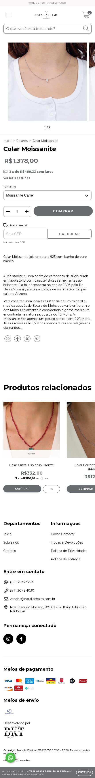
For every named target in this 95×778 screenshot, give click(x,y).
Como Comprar (62, 534)
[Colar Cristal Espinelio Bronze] (51, 489)
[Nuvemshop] (17, 760)
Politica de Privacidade (68, 551)
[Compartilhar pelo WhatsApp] (7, 338)
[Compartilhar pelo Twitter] (27, 341)
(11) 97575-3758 (21, 582)
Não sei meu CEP (14, 242)
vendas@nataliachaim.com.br (32, 599)
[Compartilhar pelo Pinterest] (37, 341)
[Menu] (8, 15)
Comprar (22, 488)
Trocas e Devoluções (67, 542)
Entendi (84, 772)
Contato (9, 551)
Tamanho (9, 186)
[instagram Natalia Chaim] (8, 639)
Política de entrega (65, 559)
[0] (85, 16)
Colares (22, 141)
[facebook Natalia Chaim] (21, 639)
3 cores (31, 453)
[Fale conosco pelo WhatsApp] (10, 758)
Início (7, 141)
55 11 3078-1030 (22, 590)
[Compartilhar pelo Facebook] (18, 341)
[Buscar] (86, 28)
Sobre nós (11, 542)
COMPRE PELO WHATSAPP (47, 3)
